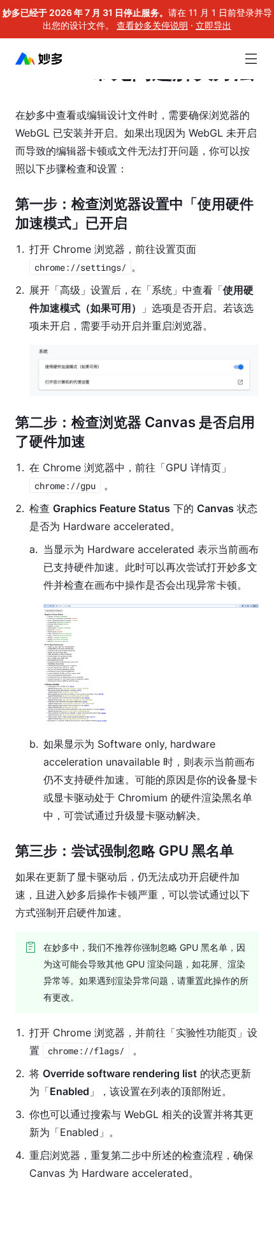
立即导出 (213, 25)
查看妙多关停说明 (152, 25)
